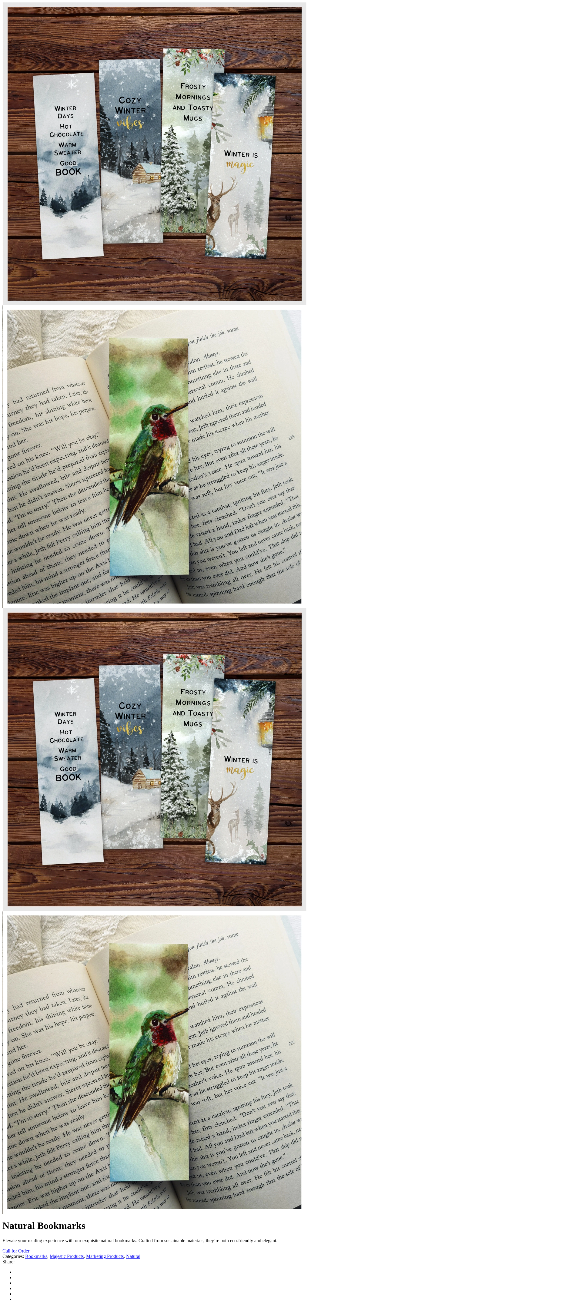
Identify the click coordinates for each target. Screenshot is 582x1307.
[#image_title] (154, 909)
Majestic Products (67, 1256)
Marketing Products (105, 1256)
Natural (133, 1256)
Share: (8, 1261)
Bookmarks (36, 1256)
